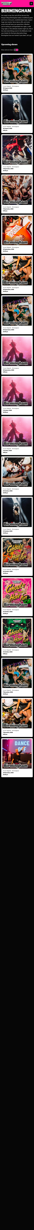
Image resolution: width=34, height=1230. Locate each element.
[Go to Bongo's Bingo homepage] (17, 3)
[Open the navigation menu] (31, 3)
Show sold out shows (7, 50)
